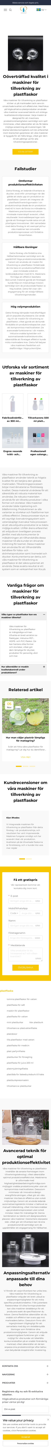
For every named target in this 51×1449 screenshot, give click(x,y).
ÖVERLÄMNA (25, 967)
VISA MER (25, 757)
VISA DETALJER (13, 404)
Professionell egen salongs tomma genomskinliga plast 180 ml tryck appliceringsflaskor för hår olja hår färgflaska (38, 453)
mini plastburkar (15, 1022)
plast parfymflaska (16, 1051)
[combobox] (14, 913)
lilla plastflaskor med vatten (20, 1039)
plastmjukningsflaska (17, 1068)
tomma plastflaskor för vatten (22, 999)
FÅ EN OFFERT (25, 151)
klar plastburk (36, 1022)
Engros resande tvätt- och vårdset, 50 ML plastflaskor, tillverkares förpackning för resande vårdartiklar (12, 453)
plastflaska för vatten (17, 1016)
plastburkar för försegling (19, 1057)
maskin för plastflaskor (18, 1011)
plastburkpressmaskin (18, 1080)
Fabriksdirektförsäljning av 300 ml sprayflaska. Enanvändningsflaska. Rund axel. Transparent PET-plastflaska (12, 419)
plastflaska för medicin (18, 1045)
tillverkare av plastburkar (19, 1086)
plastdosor (12, 1034)
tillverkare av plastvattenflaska (22, 1028)
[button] (19, 766)
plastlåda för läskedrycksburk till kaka (25, 1074)
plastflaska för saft (16, 1005)
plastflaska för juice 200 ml (20, 1063)
